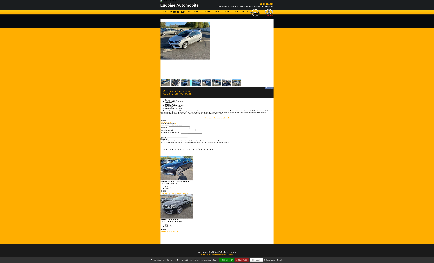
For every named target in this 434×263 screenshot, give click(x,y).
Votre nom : (164, 128)
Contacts (244, 12)
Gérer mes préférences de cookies (222, 255)
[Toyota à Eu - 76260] (269, 12)
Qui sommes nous (177, 12)
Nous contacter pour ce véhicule (217, 118)
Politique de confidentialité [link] (273, 260)
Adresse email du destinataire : (170, 132)
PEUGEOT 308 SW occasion (169, 231)
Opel (190, 12)
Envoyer (164, 139)
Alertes (235, 12)
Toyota (197, 12)
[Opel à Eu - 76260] (255, 13)
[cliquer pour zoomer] (185, 59)
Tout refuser (242, 260)
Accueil (165, 12)
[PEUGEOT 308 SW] (176, 218)
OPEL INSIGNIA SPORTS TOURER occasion (174, 193)
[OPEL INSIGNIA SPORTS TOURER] (176, 180)
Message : (163, 137)
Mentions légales (206, 255)
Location (225, 12)
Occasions (206, 12)
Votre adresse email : (167, 130)
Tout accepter (227, 260)
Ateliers (216, 12)
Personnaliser (256, 260)
